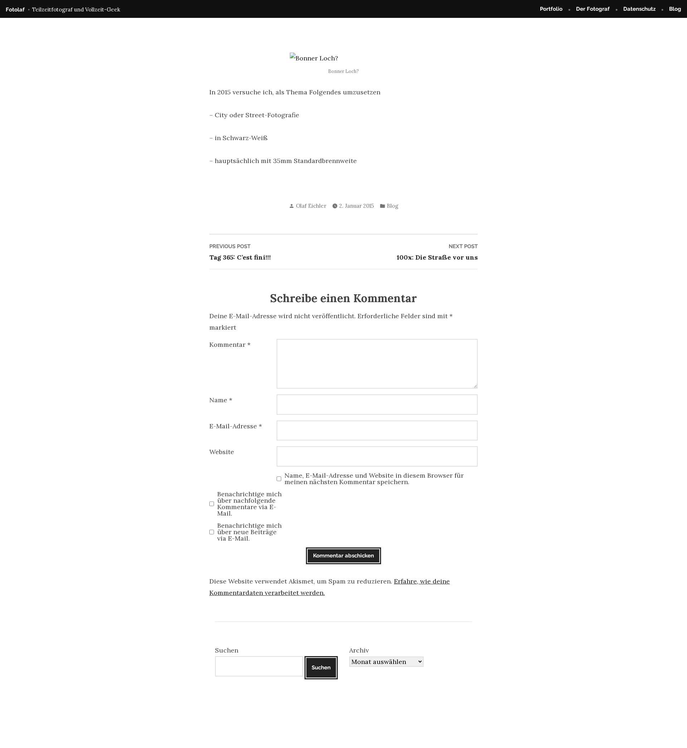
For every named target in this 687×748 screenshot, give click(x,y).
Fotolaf (15, 9)
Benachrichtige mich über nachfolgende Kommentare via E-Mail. (249, 504)
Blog (675, 9)
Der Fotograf (593, 9)
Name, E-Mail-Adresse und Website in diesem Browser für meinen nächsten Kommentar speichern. (374, 478)
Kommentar (229, 344)
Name (220, 400)
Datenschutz (639, 9)
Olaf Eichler (311, 205)
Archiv (359, 650)
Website (221, 452)
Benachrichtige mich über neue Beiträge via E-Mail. (249, 532)
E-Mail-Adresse (235, 426)
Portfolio (551, 9)
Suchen (226, 650)
